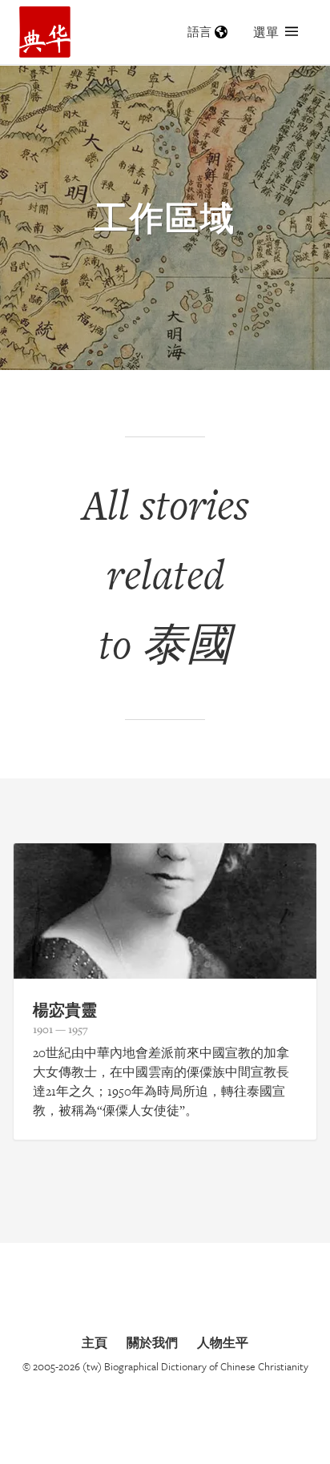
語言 (199, 31)
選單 (266, 32)
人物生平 (222, 1342)
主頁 (94, 1342)
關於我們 (152, 1342)
